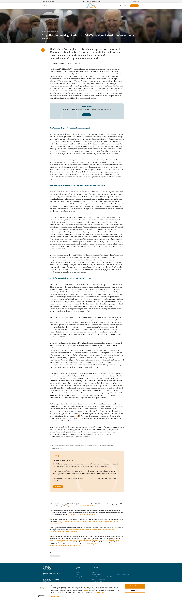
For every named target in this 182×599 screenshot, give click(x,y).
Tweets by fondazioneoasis (122, 574)
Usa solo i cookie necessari (135, 595)
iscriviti (86, 115)
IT (132, 1)
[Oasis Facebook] (44, 1)
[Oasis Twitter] (47, 1)
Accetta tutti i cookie (135, 585)
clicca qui (85, 590)
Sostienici (134, 6)
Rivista (77, 572)
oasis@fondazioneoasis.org (54, 575)
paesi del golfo (54, 556)
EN (135, 1)
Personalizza (134, 590)
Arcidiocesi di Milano (97, 574)
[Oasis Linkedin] (53, 1)
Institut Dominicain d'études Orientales (102, 577)
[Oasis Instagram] (49, 1)
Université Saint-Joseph (98, 579)
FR (138, 1)
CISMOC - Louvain (97, 581)
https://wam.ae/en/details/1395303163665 (79, 506)
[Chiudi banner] (147, 584)
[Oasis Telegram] (51, 1)
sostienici (58, 486)
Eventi (77, 574)
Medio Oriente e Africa (50, 32)
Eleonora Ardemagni (54, 39)
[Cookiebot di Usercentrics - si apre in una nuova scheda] (41, 596)
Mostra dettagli (55, 596)
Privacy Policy (100, 592)
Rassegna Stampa (80, 577)
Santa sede (95, 572)
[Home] (91, 5)
